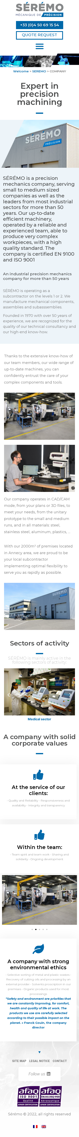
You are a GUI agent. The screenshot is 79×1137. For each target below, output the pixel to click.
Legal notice (39, 1061)
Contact (60, 1061)
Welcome (21, 71)
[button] (39, 25)
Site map (19, 1061)
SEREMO (39, 71)
